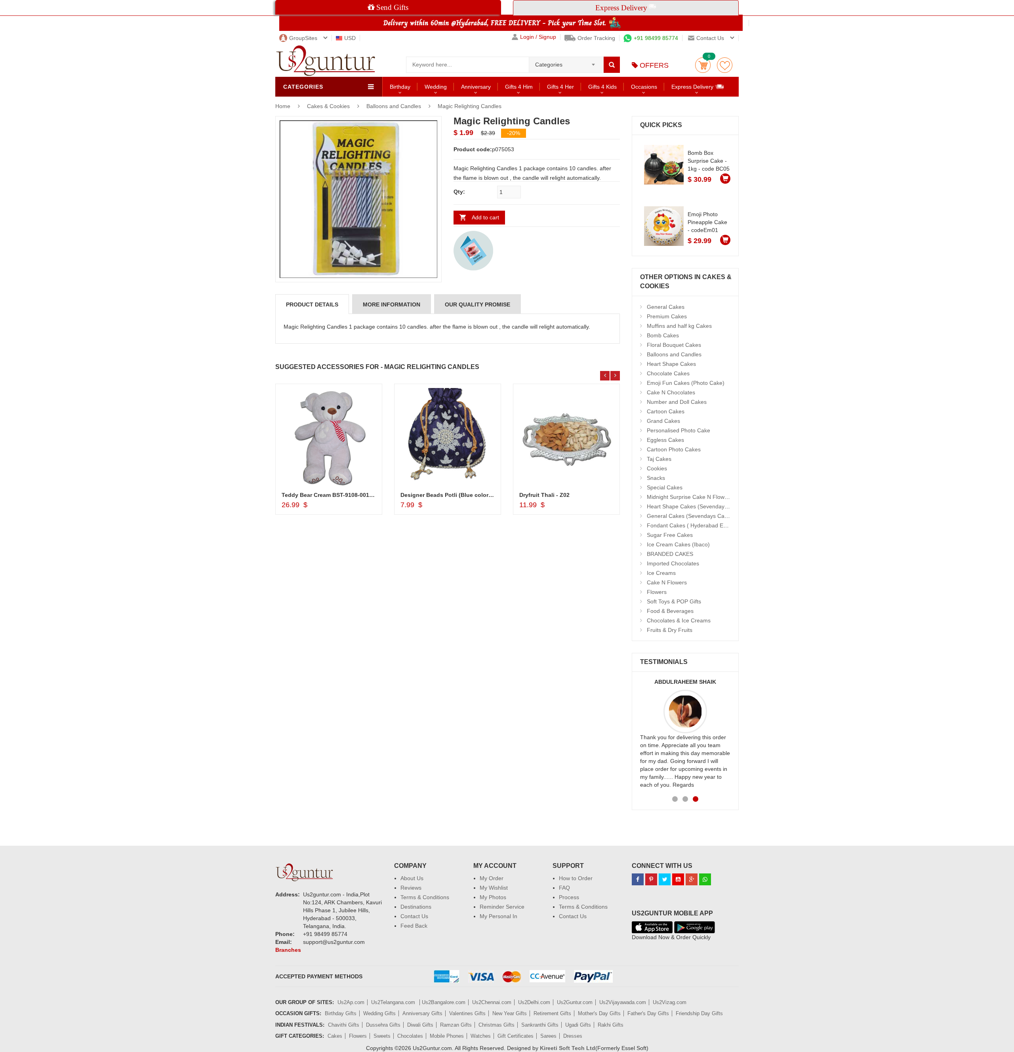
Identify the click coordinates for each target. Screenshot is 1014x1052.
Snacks (656, 478)
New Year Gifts (509, 1013)
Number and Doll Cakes (677, 402)
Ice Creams (661, 573)
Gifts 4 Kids (602, 87)
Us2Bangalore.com (443, 1002)
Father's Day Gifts (648, 1013)
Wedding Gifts (379, 1013)
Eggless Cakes (665, 440)
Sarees (548, 1036)
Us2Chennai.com (491, 1002)
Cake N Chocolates (671, 392)
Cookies (657, 468)
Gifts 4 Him (519, 87)
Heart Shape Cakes (671, 364)
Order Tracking (596, 38)
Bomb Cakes (663, 335)
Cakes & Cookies (329, 106)
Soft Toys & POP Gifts (674, 601)
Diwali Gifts (420, 1025)
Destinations (415, 907)
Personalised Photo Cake (678, 430)
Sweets (382, 1036)
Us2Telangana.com (394, 1002)
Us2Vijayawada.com (622, 1002)
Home (282, 106)
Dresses (572, 1036)
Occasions (644, 87)
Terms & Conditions (424, 897)
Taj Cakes (659, 459)
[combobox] (566, 62)
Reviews (410, 888)
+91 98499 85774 (656, 38)
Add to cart (485, 217)
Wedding (436, 87)
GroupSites (303, 38)
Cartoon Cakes (665, 411)
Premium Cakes (667, 316)
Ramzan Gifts (456, 1025)
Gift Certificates (515, 1036)
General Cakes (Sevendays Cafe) (689, 516)
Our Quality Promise (477, 304)
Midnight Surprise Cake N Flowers (689, 497)
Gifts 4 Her (560, 87)
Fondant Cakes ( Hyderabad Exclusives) (697, 525)
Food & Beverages (670, 611)
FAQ (564, 888)
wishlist (724, 65)
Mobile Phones (447, 1036)
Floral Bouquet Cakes (674, 345)
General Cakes (665, 307)
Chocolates (410, 1036)
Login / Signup (538, 37)
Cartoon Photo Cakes (674, 449)
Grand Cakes (663, 421)
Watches (481, 1036)
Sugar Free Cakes (670, 535)
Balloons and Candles (393, 106)
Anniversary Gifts (422, 1013)
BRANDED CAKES (670, 554)
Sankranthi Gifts (539, 1025)
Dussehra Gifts (383, 1025)
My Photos (493, 897)
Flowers (657, 592)
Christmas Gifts (496, 1025)
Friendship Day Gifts (699, 1013)
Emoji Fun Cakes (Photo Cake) (685, 383)
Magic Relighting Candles (469, 106)
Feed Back (413, 926)
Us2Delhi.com (534, 1002)
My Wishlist (494, 888)
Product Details (312, 304)
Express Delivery (693, 87)
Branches (288, 950)
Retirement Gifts (552, 1013)
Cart (703, 65)
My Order (491, 878)
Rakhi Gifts (610, 1025)
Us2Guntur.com (575, 1002)
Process (569, 897)
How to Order (576, 878)
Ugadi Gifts (578, 1025)
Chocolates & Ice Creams (679, 620)
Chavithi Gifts (343, 1025)
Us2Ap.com (350, 1002)
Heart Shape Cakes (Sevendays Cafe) (695, 506)
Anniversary (476, 87)
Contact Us (414, 916)
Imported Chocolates (673, 563)
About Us (411, 878)
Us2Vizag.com (669, 1002)
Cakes (335, 1036)
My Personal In (498, 916)
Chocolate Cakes (668, 373)
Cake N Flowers (667, 582)
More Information (391, 304)
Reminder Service (502, 907)
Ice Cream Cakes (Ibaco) (678, 544)
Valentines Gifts (467, 1013)
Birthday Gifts (340, 1013)
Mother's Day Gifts (599, 1013)
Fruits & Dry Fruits (669, 630)
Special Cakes (664, 487)
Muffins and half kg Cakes (679, 326)
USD (350, 38)
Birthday (400, 87)
